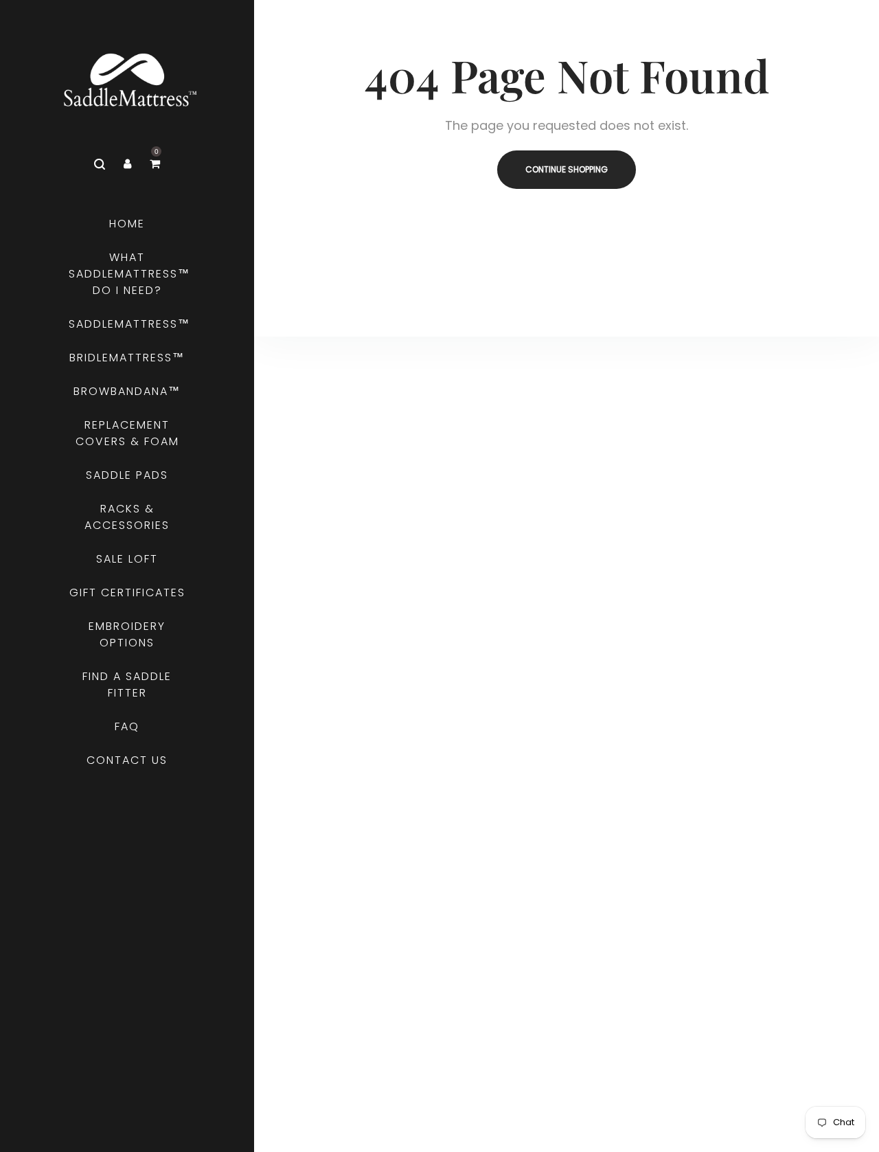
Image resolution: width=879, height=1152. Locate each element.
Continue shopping (566, 169)
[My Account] (127, 164)
